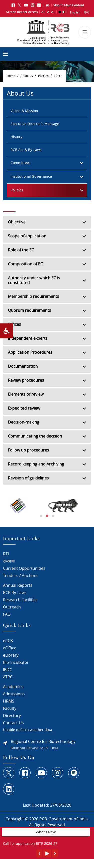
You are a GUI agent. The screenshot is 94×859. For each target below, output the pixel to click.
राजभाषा (9, 561)
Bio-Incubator (16, 662)
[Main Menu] (5, 54)
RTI (6, 554)
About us (27, 76)
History (16, 136)
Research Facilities (20, 599)
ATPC (8, 677)
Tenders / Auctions (20, 575)
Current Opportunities (24, 568)
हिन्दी (86, 12)
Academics (13, 686)
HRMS (8, 701)
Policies (43, 76)
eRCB (8, 640)
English (75, 12)
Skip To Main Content (68, 5)
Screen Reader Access (22, 12)
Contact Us (13, 722)
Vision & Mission (24, 110)
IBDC (7, 669)
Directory (12, 715)
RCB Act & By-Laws (26, 149)
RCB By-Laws (15, 592)
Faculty (9, 708)
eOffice (9, 648)
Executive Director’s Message (35, 123)
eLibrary (11, 655)
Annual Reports (17, 585)
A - (53, 12)
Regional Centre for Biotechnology (43, 741)
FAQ (7, 614)
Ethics (58, 76)
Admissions (14, 694)
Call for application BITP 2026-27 (30, 843)
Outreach (12, 607)
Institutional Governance (31, 176)
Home (11, 76)
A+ (43, 12)
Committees (21, 162)
